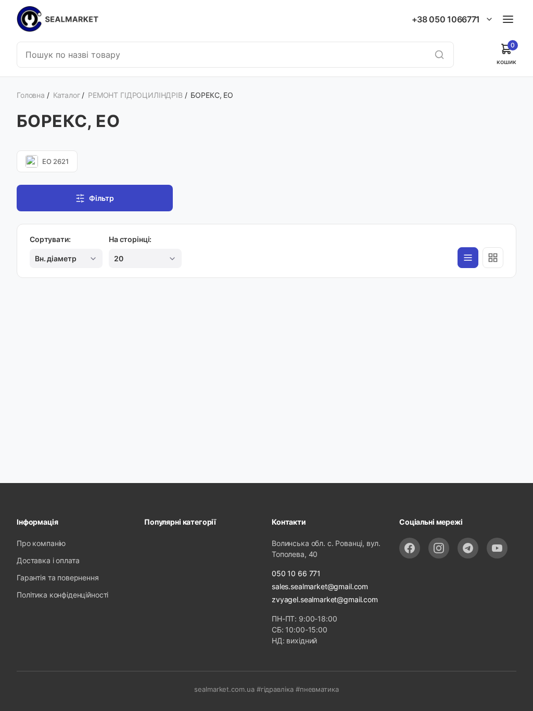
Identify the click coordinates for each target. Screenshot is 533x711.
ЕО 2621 (55, 161)
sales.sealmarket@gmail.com (320, 586)
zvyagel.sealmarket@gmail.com (325, 599)
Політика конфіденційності (62, 594)
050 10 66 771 (296, 573)
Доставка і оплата (48, 560)
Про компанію (41, 543)
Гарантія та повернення (58, 577)
